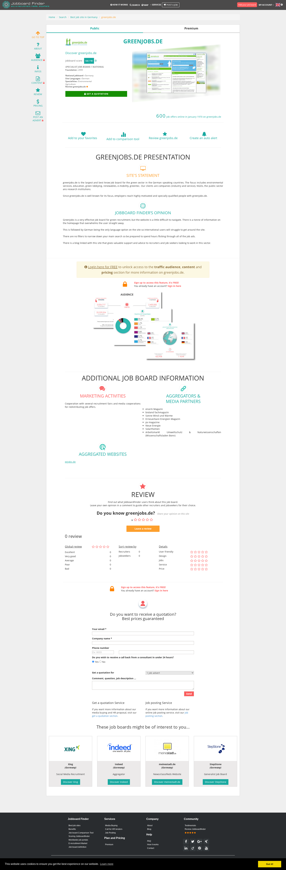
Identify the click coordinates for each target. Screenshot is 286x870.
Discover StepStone (215, 781)
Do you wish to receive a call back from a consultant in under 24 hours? (133, 657)
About (38, 48)
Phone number (100, 647)
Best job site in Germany (83, 17)
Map (145, 5)
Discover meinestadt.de (167, 781)
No (103, 661)
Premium (109, 844)
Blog (149, 829)
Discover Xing (70, 781)
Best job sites (74, 825)
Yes (96, 661)
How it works (120, 4)
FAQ (149, 841)
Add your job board (247, 4)
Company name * (102, 638)
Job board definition (77, 847)
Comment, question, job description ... (114, 678)
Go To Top (38, 37)
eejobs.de (70, 461)
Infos (38, 71)
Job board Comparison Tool (81, 833)
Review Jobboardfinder (195, 829)
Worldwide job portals (78, 840)
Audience (37, 60)
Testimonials (190, 825)
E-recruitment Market (78, 843)
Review (38, 94)
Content (36, 82)
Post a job (172, 4)
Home (52, 17)
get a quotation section (105, 715)
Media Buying (111, 825)
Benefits (72, 829)
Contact (150, 848)
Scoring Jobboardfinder (79, 836)
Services (156, 4)
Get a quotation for (103, 672)
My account (266, 4)
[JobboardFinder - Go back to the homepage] (26, 5)
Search (136, 5)
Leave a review (143, 528)
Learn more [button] (106, 864)
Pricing (38, 105)
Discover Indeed (119, 781)
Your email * (99, 629)
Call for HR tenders (113, 829)
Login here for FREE (103, 267)
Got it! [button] (269, 864)
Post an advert (38, 118)
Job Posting (110, 833)
